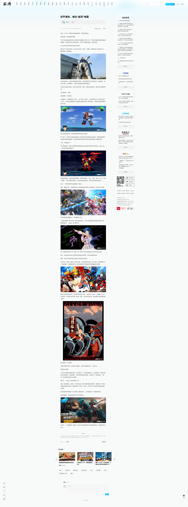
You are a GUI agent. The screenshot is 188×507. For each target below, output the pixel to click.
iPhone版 (130, 181)
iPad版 (130, 185)
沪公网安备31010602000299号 (123, 199)
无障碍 (182, 4)
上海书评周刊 (122, 58)
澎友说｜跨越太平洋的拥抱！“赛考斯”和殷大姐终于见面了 (126, 102)
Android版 (130, 177)
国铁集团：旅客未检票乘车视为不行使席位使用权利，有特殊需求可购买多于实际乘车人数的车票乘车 (125, 49)
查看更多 (125, 87)
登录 (178, 4)
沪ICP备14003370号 (121, 197)
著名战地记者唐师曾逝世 (124, 20)
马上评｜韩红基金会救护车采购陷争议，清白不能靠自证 (126, 97)
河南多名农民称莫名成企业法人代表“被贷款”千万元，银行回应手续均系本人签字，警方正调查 (126, 25)
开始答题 (125, 147)
